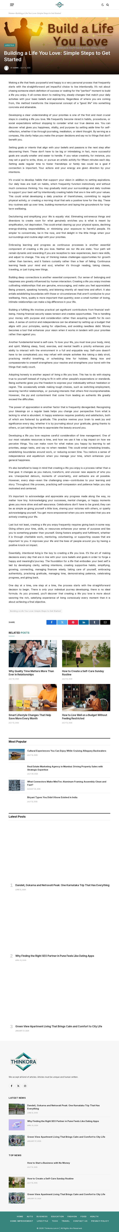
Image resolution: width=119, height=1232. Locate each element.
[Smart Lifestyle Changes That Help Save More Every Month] (33, 697)
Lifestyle (9, 45)
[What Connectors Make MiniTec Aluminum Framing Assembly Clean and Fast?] (17, 785)
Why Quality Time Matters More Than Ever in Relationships (31, 673)
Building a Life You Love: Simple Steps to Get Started (35, 611)
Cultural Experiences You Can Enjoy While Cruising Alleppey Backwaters (66, 750)
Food (83, 1216)
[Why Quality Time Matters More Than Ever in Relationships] (33, 653)
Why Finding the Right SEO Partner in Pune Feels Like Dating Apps (54, 955)
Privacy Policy (100, 1221)
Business (42, 1216)
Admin (15, 68)
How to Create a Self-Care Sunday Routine (83, 673)
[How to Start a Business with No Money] (17, 1166)
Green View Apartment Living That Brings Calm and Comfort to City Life (58, 1026)
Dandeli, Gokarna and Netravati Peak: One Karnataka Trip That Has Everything (62, 885)
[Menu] (12, 4)
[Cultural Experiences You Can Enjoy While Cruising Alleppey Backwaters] (17, 754)
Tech (55, 1221)
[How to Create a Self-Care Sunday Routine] (86, 653)
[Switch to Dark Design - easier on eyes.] (102, 4)
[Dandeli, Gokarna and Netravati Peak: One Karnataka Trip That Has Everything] (59, 852)
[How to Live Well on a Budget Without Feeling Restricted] (86, 697)
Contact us (80, 1221)
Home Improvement (21, 1221)
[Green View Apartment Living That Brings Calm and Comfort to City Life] (59, 994)
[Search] (107, 4)
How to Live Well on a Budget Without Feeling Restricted (84, 717)
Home (11, 13)
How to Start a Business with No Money (48, 1162)
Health (94, 1216)
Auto (30, 1216)
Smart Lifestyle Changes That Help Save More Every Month (30, 717)
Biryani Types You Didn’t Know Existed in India (52, 797)
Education (57, 1216)
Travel (66, 1221)
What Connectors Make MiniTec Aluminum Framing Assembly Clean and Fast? (66, 783)
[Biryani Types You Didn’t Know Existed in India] (17, 801)
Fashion (72, 1216)
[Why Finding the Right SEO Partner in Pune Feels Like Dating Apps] (59, 923)
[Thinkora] (59, 4)
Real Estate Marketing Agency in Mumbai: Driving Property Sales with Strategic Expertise (65, 768)
